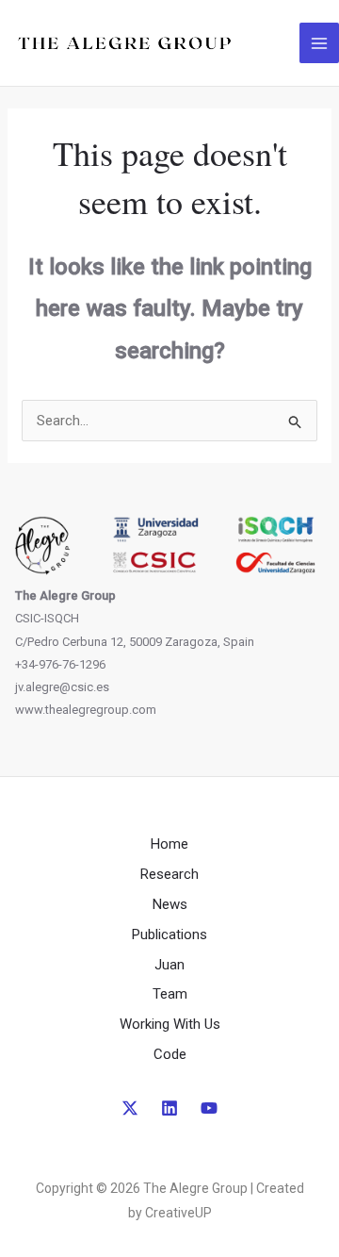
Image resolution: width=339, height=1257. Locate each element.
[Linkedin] (169, 1108)
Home (169, 843)
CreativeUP (178, 1212)
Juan (169, 964)
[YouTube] (209, 1108)
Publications (169, 934)
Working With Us (170, 1024)
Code (169, 1054)
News (170, 904)
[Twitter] (129, 1108)
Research (169, 874)
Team (170, 993)
